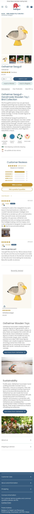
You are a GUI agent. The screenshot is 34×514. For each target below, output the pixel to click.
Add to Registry (25, 83)
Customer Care (6, 477)
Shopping (4, 489)
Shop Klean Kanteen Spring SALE (17, 1)
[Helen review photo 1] (5, 232)
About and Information (9, 483)
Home (3, 13)
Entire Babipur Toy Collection (15, 13)
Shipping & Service (8, 447)
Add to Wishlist (9, 83)
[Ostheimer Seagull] (17, 291)
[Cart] (31, 7)
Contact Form (6, 503)
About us (4, 440)
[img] (5, 201)
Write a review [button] (17, 185)
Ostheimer (5, 70)
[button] (6, 72)
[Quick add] (4, 306)
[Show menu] (2, 7)
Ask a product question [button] (17, 189)
